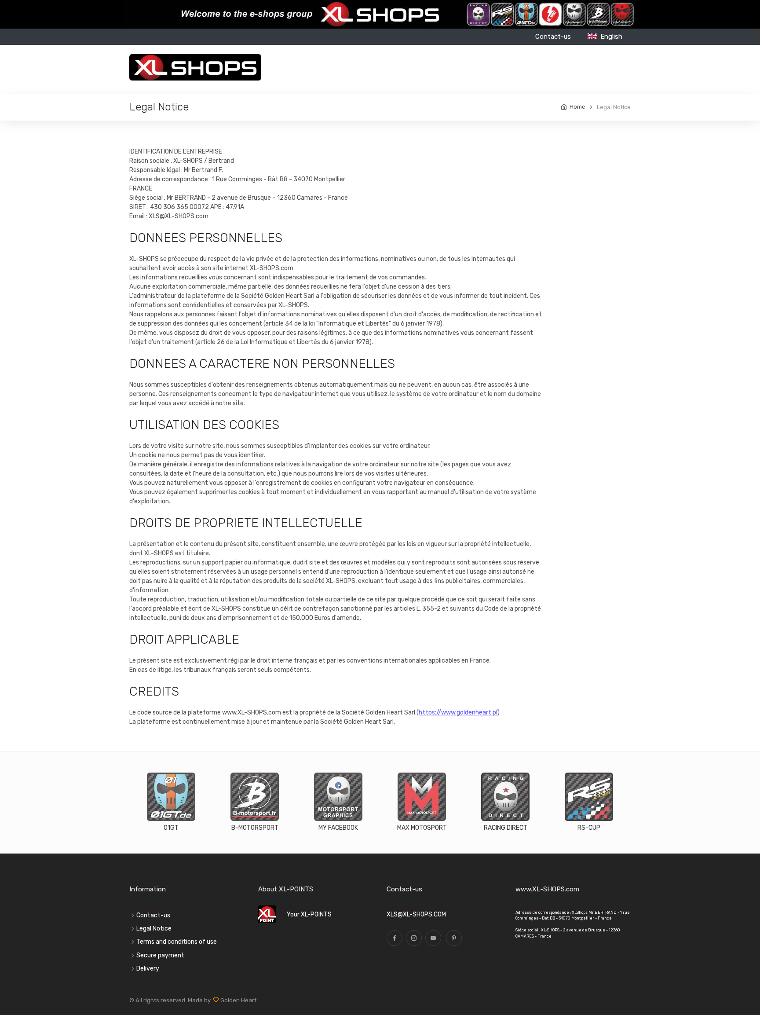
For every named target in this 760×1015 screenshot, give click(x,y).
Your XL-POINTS (309, 914)
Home (577, 106)
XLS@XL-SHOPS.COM (416, 914)
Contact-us (553, 36)
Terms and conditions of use (176, 941)
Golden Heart (237, 1000)
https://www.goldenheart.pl (458, 712)
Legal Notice (154, 928)
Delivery (147, 968)
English (609, 36)
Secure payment (160, 955)
